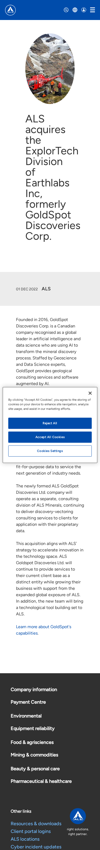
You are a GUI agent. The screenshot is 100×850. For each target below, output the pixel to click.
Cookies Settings (50, 451)
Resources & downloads (36, 824)
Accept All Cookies (50, 437)
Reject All (50, 423)
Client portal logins (31, 831)
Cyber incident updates (36, 847)
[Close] (90, 393)
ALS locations (25, 839)
